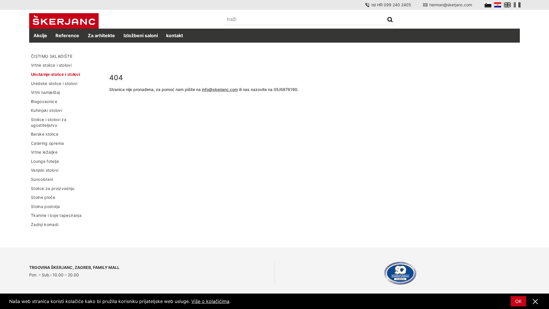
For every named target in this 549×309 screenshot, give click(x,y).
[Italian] (517, 4)
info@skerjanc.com (220, 89)
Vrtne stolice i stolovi (51, 65)
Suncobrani (42, 179)
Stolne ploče (43, 197)
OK (518, 301)
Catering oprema (47, 143)
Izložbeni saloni (141, 35)
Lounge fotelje (45, 161)
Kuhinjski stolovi (46, 110)
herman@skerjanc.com (450, 4)
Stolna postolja (45, 206)
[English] (507, 4)
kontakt (174, 35)
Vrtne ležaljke (44, 152)
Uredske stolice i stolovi (54, 83)
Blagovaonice (44, 101)
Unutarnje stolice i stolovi (55, 74)
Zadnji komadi (45, 224)
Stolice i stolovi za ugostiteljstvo (48, 122)
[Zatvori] (535, 302)
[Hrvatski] (498, 4)
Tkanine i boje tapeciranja (56, 215)
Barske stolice (44, 134)
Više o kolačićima (210, 301)
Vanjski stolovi (44, 170)
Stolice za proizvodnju (53, 188)
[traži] (390, 20)
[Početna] (64, 21)
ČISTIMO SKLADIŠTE (51, 56)
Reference (67, 35)
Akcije (40, 35)
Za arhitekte (101, 35)
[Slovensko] (488, 4)
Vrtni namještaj (45, 92)
